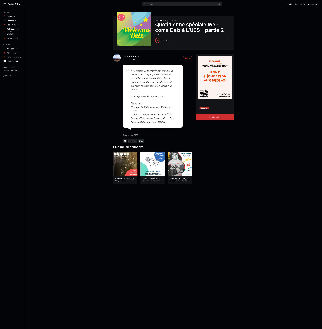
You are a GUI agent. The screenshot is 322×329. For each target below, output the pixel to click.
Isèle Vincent (130, 56)
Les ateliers (300, 4)
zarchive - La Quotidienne (165, 20)
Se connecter (313, 4)
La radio (289, 4)
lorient (132, 141)
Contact (6, 67)
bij (125, 141)
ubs (141, 141)
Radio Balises (15, 4)
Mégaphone (120, 181)
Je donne (204, 108)
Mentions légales (10, 70)
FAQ (13, 67)
